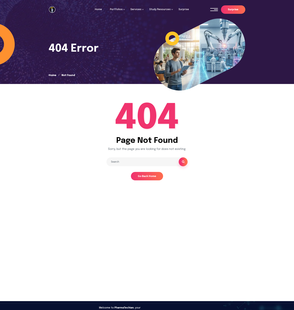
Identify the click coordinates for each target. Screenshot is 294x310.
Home (52, 75)
